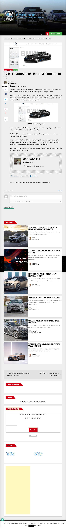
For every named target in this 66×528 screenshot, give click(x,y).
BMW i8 (30, 182)
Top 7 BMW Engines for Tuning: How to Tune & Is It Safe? (44, 251)
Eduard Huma (11, 81)
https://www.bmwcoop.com (34, 166)
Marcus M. (34, 237)
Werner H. (34, 308)
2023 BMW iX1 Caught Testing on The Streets (44, 297)
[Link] (29, 201)
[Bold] (11, 201)
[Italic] (13, 201)
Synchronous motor (46, 182)
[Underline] (15, 201)
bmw (27, 182)
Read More (37, 525)
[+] (33, 201)
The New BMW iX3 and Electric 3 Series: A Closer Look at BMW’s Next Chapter (42, 228)
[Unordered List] (22, 201)
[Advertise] (11, 450)
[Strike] (18, 201)
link (61, 148)
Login (60, 190)
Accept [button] (31, 525)
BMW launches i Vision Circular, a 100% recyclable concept (42, 275)
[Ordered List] (20, 201)
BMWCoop (11, 388)
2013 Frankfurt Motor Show (19, 182)
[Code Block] (27, 201)
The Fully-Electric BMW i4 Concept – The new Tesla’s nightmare (44, 345)
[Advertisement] (18, 490)
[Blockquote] (24, 201)
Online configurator (37, 182)
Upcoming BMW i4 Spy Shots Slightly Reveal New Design (43, 322)
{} (31, 201)
